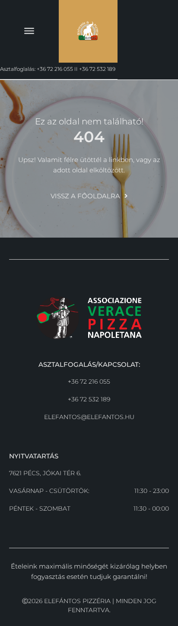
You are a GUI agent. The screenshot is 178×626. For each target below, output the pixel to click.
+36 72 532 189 (89, 399)
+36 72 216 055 (89, 381)
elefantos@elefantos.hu (89, 417)
